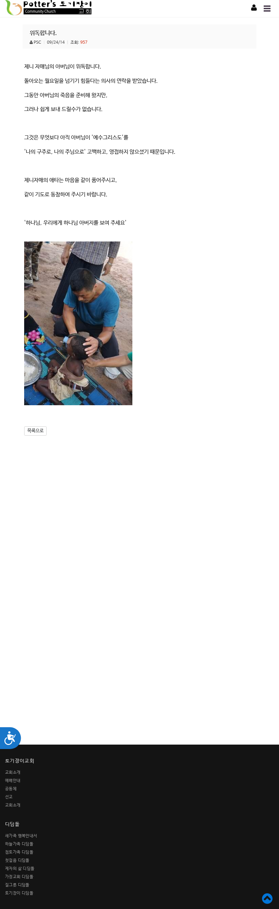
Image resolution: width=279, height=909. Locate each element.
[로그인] (254, 8)
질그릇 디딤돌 (17, 885)
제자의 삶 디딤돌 (20, 868)
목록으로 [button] (35, 431)
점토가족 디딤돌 (19, 852)
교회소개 (13, 772)
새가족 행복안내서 (21, 836)
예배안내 (13, 780)
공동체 (11, 789)
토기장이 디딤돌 (19, 893)
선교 (9, 797)
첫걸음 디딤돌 (17, 860)
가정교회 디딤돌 (19, 877)
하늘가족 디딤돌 (19, 844)
